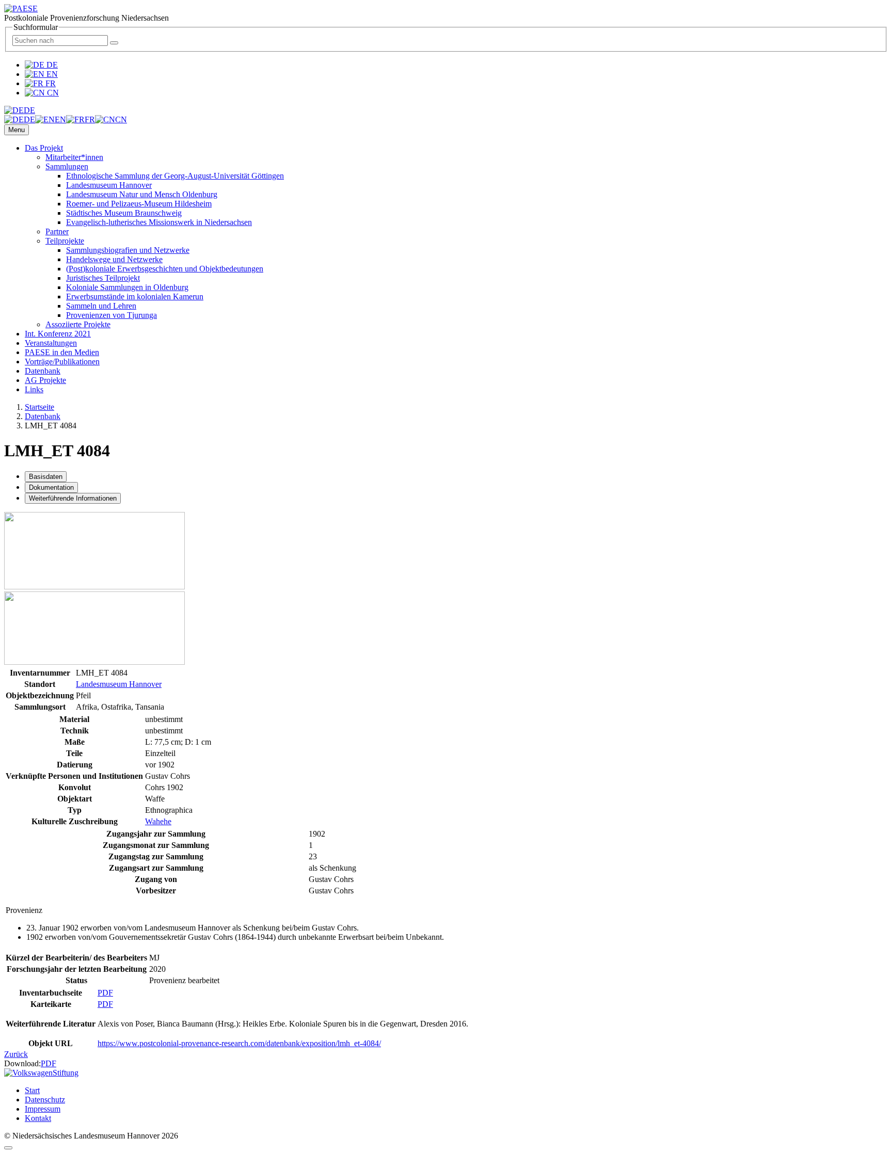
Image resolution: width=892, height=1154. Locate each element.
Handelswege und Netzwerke (114, 259)
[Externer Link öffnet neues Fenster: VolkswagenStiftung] (41, 1072)
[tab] (46, 476)
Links (34, 389)
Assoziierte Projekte (77, 324)
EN (51, 74)
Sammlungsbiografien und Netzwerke (127, 250)
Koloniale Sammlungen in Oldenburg (127, 287)
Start (32, 1090)
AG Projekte (45, 380)
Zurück (16, 1054)
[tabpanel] (446, 670)
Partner (57, 231)
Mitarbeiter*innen (74, 157)
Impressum (42, 1108)
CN (52, 92)
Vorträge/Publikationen (62, 361)
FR (49, 83)
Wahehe (158, 821)
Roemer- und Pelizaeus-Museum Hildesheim (139, 203)
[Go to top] (8, 1147)
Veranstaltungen (51, 343)
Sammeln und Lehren (101, 305)
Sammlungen (66, 166)
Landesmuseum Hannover (109, 185)
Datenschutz (45, 1099)
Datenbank (42, 370)
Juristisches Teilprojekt (103, 278)
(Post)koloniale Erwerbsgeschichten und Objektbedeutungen (164, 268)
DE (51, 64)
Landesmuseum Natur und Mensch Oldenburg (141, 194)
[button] (19, 110)
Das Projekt (44, 147)
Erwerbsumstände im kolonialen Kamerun (134, 296)
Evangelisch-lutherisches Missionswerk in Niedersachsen (159, 222)
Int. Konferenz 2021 (58, 333)
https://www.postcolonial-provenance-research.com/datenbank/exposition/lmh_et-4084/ (239, 1043)
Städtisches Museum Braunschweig (124, 213)
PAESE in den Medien (62, 352)
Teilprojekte (64, 240)
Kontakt (38, 1118)
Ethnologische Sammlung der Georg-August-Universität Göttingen (175, 175)
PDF (105, 992)
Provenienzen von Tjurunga (111, 315)
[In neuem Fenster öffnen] (94, 586)
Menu (16, 130)
